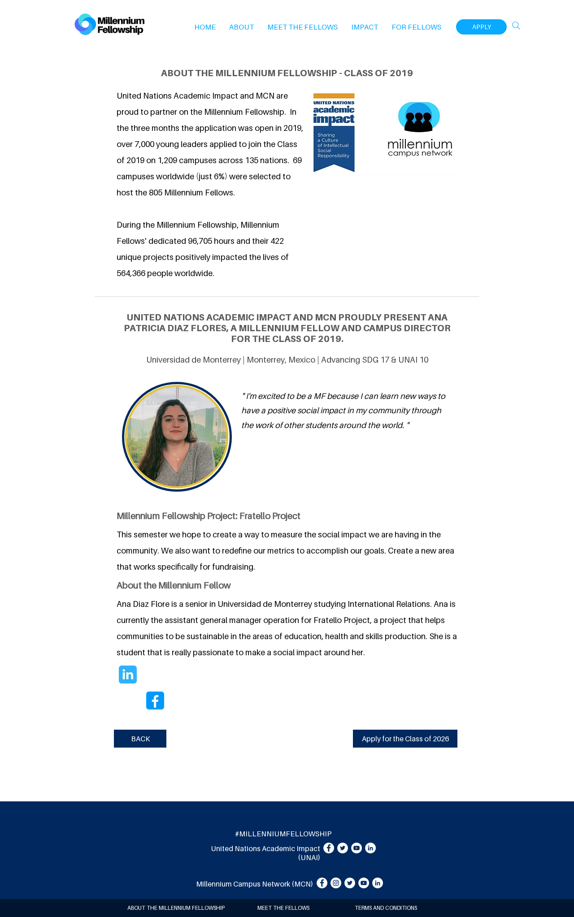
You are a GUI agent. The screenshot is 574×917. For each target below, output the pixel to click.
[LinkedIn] (370, 848)
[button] (241, 27)
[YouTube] (356, 848)
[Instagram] (335, 883)
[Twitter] (342, 848)
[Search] (516, 25)
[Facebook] (328, 848)
